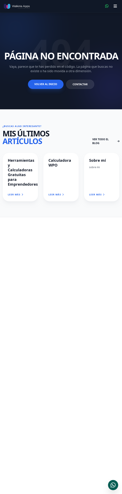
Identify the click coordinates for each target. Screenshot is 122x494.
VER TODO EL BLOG (100, 141)
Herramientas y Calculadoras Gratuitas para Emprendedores (23, 172)
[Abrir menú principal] (115, 6)
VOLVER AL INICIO (45, 84)
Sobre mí (97, 160)
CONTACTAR (80, 84)
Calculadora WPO (59, 163)
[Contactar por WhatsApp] (107, 6)
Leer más (14, 194)
